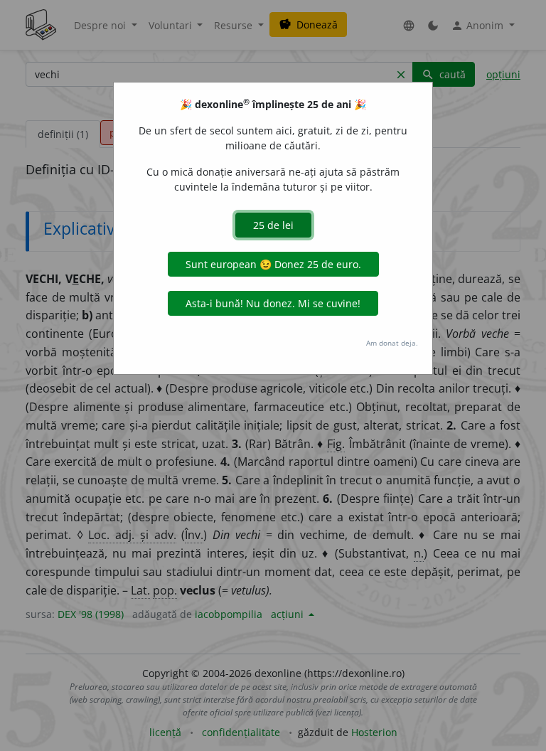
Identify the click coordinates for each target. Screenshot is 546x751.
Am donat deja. (392, 343)
